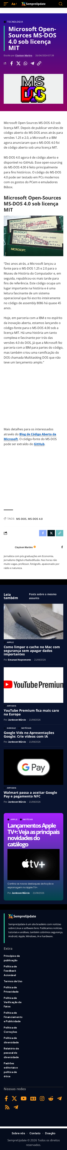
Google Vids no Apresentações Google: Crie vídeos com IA (29, 734)
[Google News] (33, 1098)
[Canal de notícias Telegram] (16, 1107)
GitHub (39, 444)
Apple (14, 819)
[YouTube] (24, 1098)
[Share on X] (18, 63)
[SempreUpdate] (33, 4)
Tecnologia (15, 22)
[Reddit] (50, 1098)
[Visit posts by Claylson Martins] (8, 547)
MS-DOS (21, 519)
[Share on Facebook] (11, 63)
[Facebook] (62, 547)
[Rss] (7, 1107)
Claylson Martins (23, 55)
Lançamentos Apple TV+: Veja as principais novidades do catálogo (33, 834)
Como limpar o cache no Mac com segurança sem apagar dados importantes (32, 651)
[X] (14, 1098)
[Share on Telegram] (32, 63)
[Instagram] (42, 1098)
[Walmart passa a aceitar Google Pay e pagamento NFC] (33, 767)
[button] (7, 3)
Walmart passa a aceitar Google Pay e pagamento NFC (30, 794)
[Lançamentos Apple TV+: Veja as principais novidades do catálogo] (33, 864)
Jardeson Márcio (21, 893)
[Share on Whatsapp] (25, 63)
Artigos (11, 706)
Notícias (28, 819)
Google (11, 728)
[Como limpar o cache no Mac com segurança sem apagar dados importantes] (33, 621)
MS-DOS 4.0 (35, 519)
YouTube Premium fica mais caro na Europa (31, 712)
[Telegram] (59, 1098)
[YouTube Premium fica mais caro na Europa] (33, 685)
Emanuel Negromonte (19, 660)
